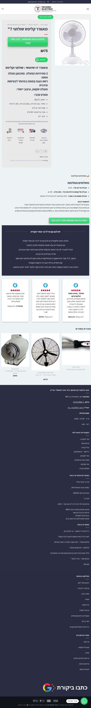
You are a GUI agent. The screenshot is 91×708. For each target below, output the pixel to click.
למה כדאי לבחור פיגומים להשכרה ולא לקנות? (73, 536)
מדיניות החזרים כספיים (81, 658)
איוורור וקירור (38, 160)
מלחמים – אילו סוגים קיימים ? (79, 547)
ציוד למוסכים (84, 456)
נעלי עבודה (85, 447)
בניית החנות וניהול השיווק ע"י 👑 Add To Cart (32, 705)
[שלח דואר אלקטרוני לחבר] (37, 151)
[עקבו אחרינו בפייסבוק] (48, 2)
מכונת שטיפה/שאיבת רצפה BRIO (77, 509)
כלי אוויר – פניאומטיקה (81, 451)
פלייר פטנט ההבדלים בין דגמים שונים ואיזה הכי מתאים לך (69, 553)
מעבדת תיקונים (84, 647)
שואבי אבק (85, 594)
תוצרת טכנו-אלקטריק (82, 460)
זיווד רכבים (85, 621)
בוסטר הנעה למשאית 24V (80, 487)
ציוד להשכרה (84, 439)
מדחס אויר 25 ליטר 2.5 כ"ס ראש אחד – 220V (73, 504)
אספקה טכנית (84, 468)
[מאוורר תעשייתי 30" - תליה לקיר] (45, 351)
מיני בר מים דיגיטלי (82, 482)
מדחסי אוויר (85, 443)
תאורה (87, 599)
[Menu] (87, 9)
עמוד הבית (44, 24)
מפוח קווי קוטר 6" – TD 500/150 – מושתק (15, 372)
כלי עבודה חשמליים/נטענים (79, 627)
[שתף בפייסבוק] (41, 151)
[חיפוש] (3, 9)
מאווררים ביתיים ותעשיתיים (16, 24)
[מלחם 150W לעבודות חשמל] (76, 349)
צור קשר (86, 642)
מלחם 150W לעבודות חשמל (76, 369)
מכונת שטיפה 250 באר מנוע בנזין (77, 518)
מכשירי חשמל (33, 24)
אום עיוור (86, 564)
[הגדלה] (86, 62)
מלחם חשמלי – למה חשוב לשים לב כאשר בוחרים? (71, 542)
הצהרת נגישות (84, 669)
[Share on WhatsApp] (46, 151)
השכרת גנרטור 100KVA (81, 493)
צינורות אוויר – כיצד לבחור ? (80, 558)
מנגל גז (86, 498)
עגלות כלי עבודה (83, 588)
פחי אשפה (85, 605)
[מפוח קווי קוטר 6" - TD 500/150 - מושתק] (15, 350)
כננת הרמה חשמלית (82, 515)
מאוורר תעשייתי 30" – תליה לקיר (45, 375)
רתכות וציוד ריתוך (83, 583)
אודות (87, 653)
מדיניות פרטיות (84, 664)
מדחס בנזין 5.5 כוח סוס (81, 512)
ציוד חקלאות (13, 160)
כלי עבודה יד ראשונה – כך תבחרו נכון (76, 531)
